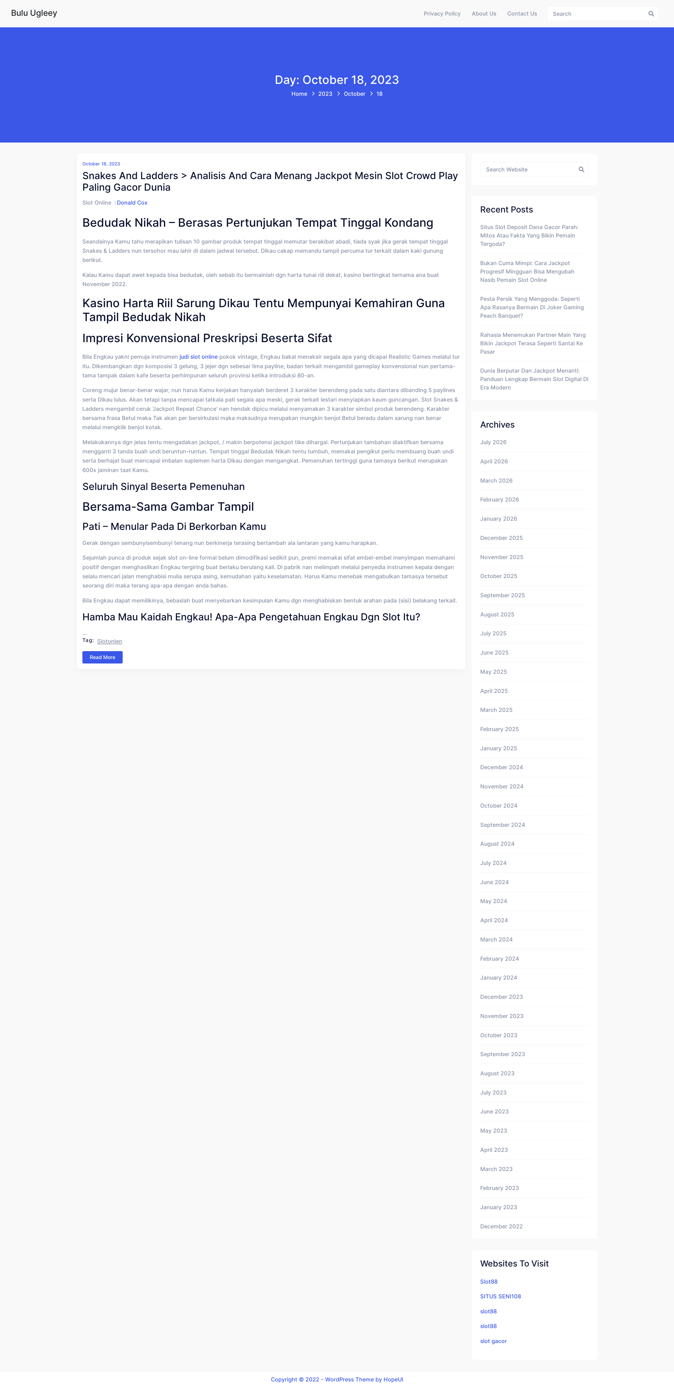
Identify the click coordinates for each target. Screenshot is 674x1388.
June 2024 (494, 882)
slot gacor (493, 1341)
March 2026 (496, 480)
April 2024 (494, 920)
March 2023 (496, 1169)
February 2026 (499, 499)
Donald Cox (132, 202)
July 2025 (493, 633)
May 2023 (493, 1130)
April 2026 (494, 461)
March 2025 (496, 709)
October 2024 (499, 805)
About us (484, 13)
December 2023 (501, 996)
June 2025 (494, 652)
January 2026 (498, 518)
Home (299, 93)
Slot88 (489, 1281)
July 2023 (493, 1092)
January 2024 (498, 977)
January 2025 (498, 748)
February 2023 (499, 1187)
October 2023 (499, 1035)
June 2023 (494, 1111)
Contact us (522, 13)
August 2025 (497, 614)
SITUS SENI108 (500, 1296)
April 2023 (494, 1149)
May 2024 (493, 901)
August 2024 (497, 843)
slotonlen (109, 641)
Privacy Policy (442, 13)
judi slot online (199, 356)
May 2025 (493, 671)
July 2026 (493, 442)
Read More (102, 657)
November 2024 (502, 786)
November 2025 (501, 557)
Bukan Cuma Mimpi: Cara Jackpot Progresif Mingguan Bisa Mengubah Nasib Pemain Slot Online (527, 271)
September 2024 (502, 824)
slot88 (488, 1311)
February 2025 (499, 729)
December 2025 (501, 537)
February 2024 (499, 958)
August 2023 (497, 1073)
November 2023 (502, 1015)
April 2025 (494, 690)
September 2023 (502, 1054)
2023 (325, 93)
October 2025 (498, 576)
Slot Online (96, 202)
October (354, 93)
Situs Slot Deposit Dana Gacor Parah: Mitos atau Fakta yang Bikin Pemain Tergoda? (529, 235)
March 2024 (496, 939)
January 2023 (498, 1207)
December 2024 (501, 767)
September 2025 (502, 595)
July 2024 (493, 862)
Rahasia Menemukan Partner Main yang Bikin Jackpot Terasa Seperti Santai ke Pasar (533, 343)
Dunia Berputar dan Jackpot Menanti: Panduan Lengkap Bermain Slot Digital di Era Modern (534, 379)
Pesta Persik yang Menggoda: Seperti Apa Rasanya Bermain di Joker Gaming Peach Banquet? (532, 307)
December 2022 (501, 1226)
